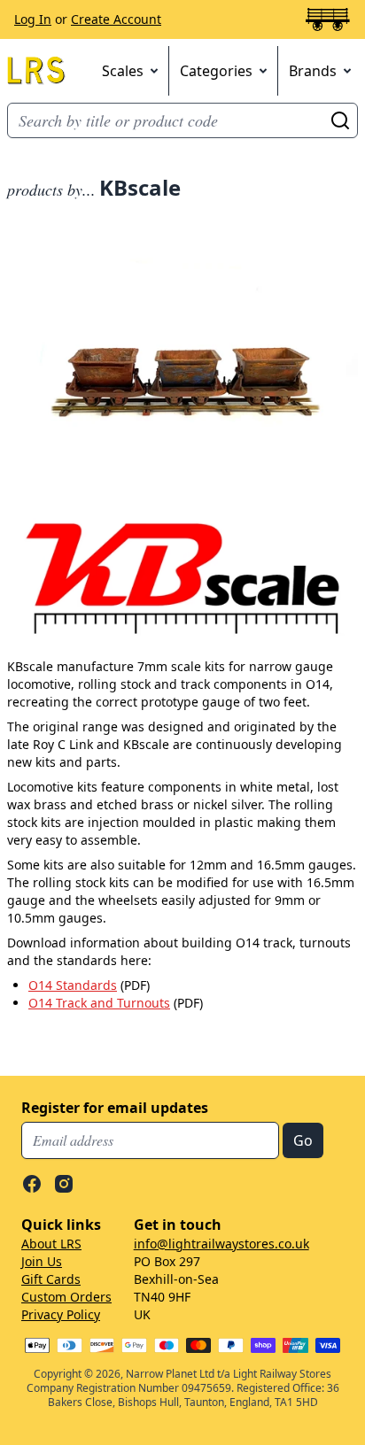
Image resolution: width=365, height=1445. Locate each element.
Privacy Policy (60, 1314)
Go (340, 120)
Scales (123, 71)
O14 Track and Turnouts (99, 1002)
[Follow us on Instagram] (63, 1183)
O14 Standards (72, 985)
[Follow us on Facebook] (32, 1183)
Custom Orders (66, 1296)
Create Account (116, 19)
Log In (32, 19)
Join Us (41, 1261)
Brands (313, 71)
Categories (216, 71)
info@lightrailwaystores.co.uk (221, 1243)
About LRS (51, 1243)
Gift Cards (51, 1279)
